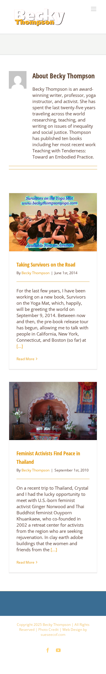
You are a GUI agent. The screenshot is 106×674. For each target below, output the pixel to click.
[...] (19, 346)
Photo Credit (48, 629)
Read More (25, 358)
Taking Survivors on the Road (45, 264)
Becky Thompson (35, 272)
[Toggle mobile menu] (94, 9)
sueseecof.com (53, 634)
